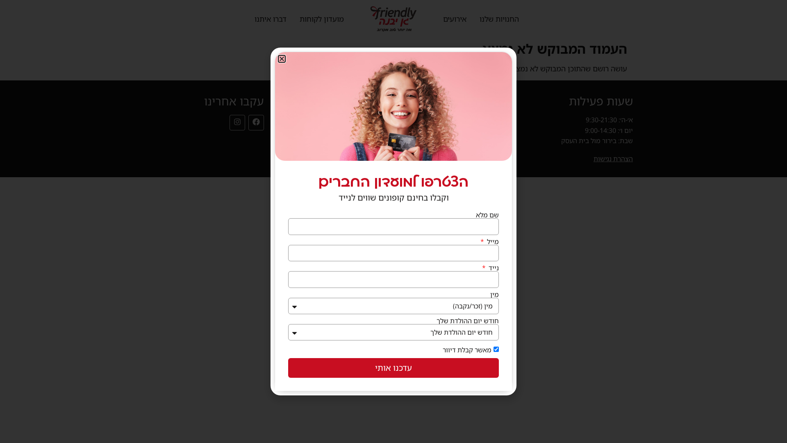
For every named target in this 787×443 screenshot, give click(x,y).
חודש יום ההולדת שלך (468, 320)
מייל (492, 241)
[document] (393, 221)
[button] (282, 59)
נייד (493, 268)
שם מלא (487, 215)
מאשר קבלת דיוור (467, 349)
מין (494, 294)
